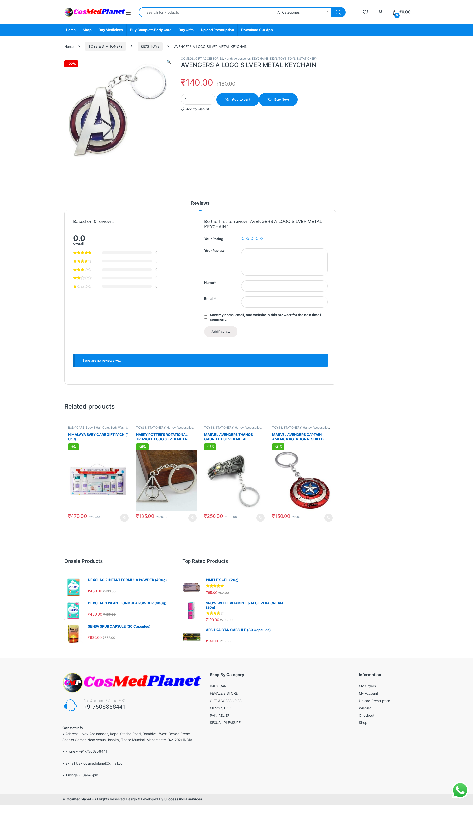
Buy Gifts (186, 30)
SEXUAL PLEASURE (225, 722)
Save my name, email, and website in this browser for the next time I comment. (265, 317)
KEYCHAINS (260, 58)
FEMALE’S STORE (224, 693)
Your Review (214, 250)
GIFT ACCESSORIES (209, 58)
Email (210, 298)
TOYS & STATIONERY (105, 46)
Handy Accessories (237, 58)
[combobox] (207, 12)
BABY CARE (76, 427)
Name (210, 282)
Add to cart (241, 99)
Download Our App (257, 30)
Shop (87, 30)
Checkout (366, 715)
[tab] (200, 205)
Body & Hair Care (97, 427)
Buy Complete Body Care (150, 30)
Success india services (183, 799)
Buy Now (281, 99)
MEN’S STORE (221, 708)
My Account (368, 693)
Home (70, 30)
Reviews (200, 203)
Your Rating (213, 239)
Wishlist (365, 708)
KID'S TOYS (150, 46)
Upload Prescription (217, 30)
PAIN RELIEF (219, 715)
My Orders (367, 686)
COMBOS (187, 58)
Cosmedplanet (79, 799)
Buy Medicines (111, 30)
